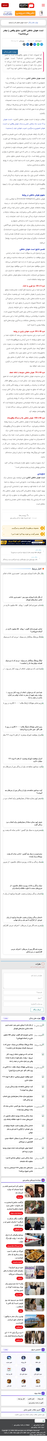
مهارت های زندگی (33, 22)
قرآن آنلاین (31, 1399)
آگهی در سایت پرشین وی (36, 1403)
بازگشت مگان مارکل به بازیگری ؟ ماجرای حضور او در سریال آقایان (13, 1221)
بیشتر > (6, 1018)
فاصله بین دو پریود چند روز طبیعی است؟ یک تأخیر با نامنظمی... (14, 1303)
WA (38, 44)
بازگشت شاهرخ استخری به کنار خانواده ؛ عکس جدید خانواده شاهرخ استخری (13, 1205)
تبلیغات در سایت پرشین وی (22, 1425)
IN (27, 44)
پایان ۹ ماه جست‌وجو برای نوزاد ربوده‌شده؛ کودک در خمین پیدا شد (14, 1286)
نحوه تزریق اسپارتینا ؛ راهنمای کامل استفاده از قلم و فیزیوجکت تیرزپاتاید (13, 1270)
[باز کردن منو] (43, 5)
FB (34, 44)
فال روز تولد (21, 1399)
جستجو (5, 5)
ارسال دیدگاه (37, 1010)
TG (42, 44)
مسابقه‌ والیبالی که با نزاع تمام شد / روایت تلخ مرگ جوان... (14, 1238)
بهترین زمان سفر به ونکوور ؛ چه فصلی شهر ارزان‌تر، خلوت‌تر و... (13, 1319)
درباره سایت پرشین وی (37, 1427)
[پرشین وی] (27, 5)
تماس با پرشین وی (39, 1425)
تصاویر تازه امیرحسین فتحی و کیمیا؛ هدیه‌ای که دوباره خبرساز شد (13, 1189)
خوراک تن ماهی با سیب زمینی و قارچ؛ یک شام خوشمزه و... (15, 1254)
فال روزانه (40, 1399)
